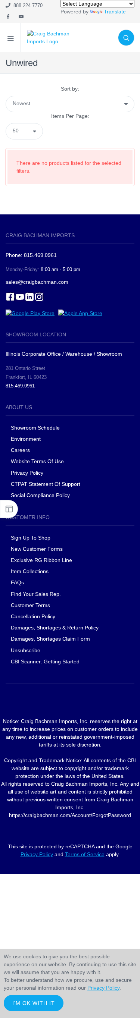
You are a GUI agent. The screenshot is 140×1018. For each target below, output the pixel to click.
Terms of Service (85, 854)
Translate (115, 12)
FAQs (17, 582)
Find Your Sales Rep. (36, 594)
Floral (22, 76)
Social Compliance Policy (40, 495)
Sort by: (70, 89)
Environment (26, 439)
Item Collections (30, 571)
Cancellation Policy (33, 616)
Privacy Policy (27, 473)
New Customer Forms (37, 549)
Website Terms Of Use (37, 461)
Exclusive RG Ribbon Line (41, 560)
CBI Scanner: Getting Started (45, 661)
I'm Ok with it (33, 1003)
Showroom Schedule (36, 428)
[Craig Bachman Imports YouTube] (21, 17)
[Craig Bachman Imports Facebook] (8, 17)
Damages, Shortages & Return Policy (55, 628)
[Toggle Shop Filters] (9, 509)
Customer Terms (30, 605)
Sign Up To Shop (30, 538)
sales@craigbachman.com (37, 282)
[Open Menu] (10, 37)
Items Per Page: (70, 116)
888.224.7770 (26, 5)
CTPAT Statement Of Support (45, 484)
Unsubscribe (25, 650)
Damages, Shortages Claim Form (50, 639)
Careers (20, 450)
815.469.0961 (20, 386)
